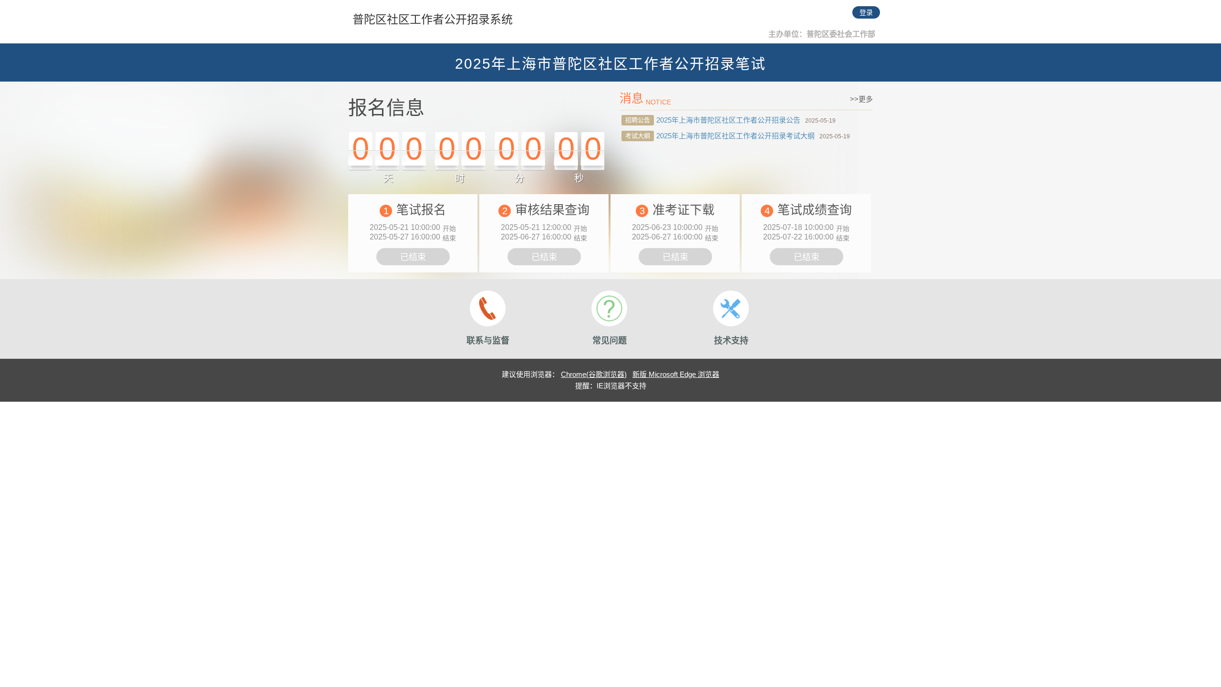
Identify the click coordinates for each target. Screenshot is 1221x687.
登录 (866, 12)
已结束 (413, 257)
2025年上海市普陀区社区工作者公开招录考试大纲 (735, 136)
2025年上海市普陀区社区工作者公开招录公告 (728, 120)
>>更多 (861, 99)
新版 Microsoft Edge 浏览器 (675, 374)
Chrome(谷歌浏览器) (594, 374)
